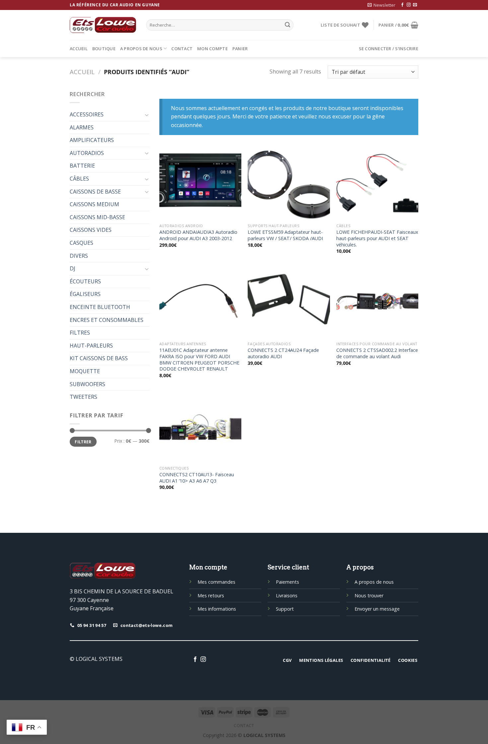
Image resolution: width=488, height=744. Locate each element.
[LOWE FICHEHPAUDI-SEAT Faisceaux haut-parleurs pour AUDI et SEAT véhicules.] (377, 184)
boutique (104, 49)
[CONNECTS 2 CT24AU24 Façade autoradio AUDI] (289, 302)
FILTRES (80, 332)
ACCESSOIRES (87, 114)
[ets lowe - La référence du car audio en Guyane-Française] (103, 25)
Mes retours (211, 595)
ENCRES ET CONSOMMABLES (106, 320)
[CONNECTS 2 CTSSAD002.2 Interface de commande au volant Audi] (377, 302)
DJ (72, 268)
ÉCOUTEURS (85, 281)
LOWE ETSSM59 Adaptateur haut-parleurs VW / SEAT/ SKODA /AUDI (285, 235)
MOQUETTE (85, 371)
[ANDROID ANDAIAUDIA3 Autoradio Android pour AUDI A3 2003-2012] (200, 184)
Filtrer (83, 441)
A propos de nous (141, 49)
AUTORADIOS (87, 153)
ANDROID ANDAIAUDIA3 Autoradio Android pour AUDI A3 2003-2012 (198, 235)
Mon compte (212, 49)
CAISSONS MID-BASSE (97, 217)
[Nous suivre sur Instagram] (409, 5)
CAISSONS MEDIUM (94, 204)
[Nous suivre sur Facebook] (402, 5)
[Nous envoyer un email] (415, 5)
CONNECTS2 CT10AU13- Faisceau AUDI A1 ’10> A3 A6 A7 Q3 (196, 478)
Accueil (79, 49)
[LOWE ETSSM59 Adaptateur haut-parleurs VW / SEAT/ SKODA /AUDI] (289, 184)
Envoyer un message (377, 609)
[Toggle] (146, 115)
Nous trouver (369, 595)
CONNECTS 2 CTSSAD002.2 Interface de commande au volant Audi (377, 353)
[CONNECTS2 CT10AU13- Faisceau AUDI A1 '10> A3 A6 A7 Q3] (200, 427)
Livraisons (286, 595)
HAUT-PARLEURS (91, 345)
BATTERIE (82, 165)
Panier (240, 49)
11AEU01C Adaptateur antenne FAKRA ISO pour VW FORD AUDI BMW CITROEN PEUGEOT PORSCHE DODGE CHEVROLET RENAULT (199, 359)
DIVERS (79, 255)
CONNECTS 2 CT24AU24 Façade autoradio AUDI (283, 353)
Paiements (287, 582)
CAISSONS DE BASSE (95, 191)
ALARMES (82, 127)
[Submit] (287, 25)
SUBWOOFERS (87, 384)
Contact (182, 49)
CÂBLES (79, 178)
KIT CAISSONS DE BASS (99, 358)
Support (285, 609)
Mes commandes (216, 582)
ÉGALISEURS (85, 294)
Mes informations (217, 609)
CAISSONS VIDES (91, 229)
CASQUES (81, 242)
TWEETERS (83, 396)
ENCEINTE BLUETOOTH (100, 307)
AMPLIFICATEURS (92, 140)
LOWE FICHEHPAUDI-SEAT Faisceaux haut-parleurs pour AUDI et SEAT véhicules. (377, 238)
